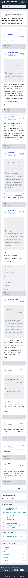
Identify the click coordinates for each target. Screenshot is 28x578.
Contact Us (16, 574)
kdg (8, 515)
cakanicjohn (7, 554)
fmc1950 (6, 560)
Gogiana (6, 551)
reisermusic (8, 547)
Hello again (8, 517)
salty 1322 (9, 523)
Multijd (8, 527)
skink (8, 509)
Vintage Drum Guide (7, 574)
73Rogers (9, 519)
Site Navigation (6, 6)
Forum (3, 12)
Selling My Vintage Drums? (13, 526)
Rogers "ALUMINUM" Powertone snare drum (16, 512)
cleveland (5, 23)
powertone (15, 23)
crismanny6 (6, 557)
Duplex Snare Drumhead (12, 522)
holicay (9, 23)
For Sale (9, 12)
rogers (20, 23)
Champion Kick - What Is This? (14, 508)
